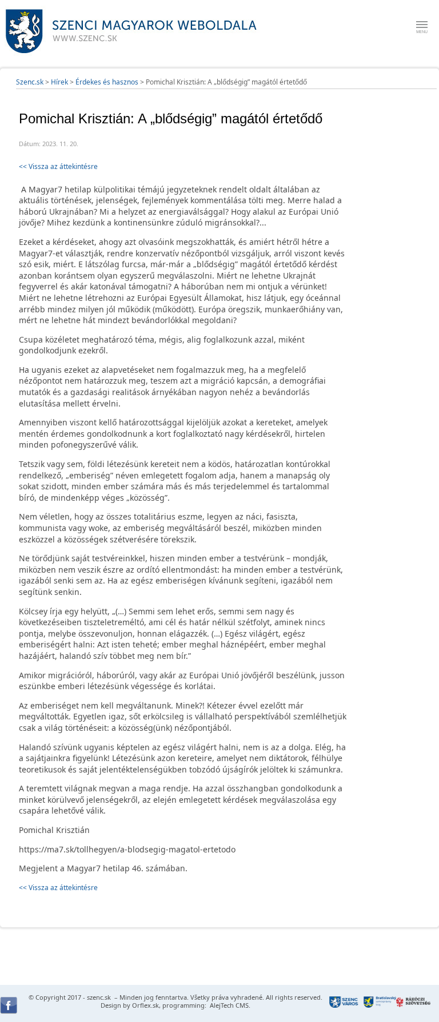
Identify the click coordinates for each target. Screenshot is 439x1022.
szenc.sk (99, 997)
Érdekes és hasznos (106, 82)
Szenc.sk (29, 82)
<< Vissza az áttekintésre (58, 166)
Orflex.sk (145, 1005)
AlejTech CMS (228, 1005)
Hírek (59, 82)
